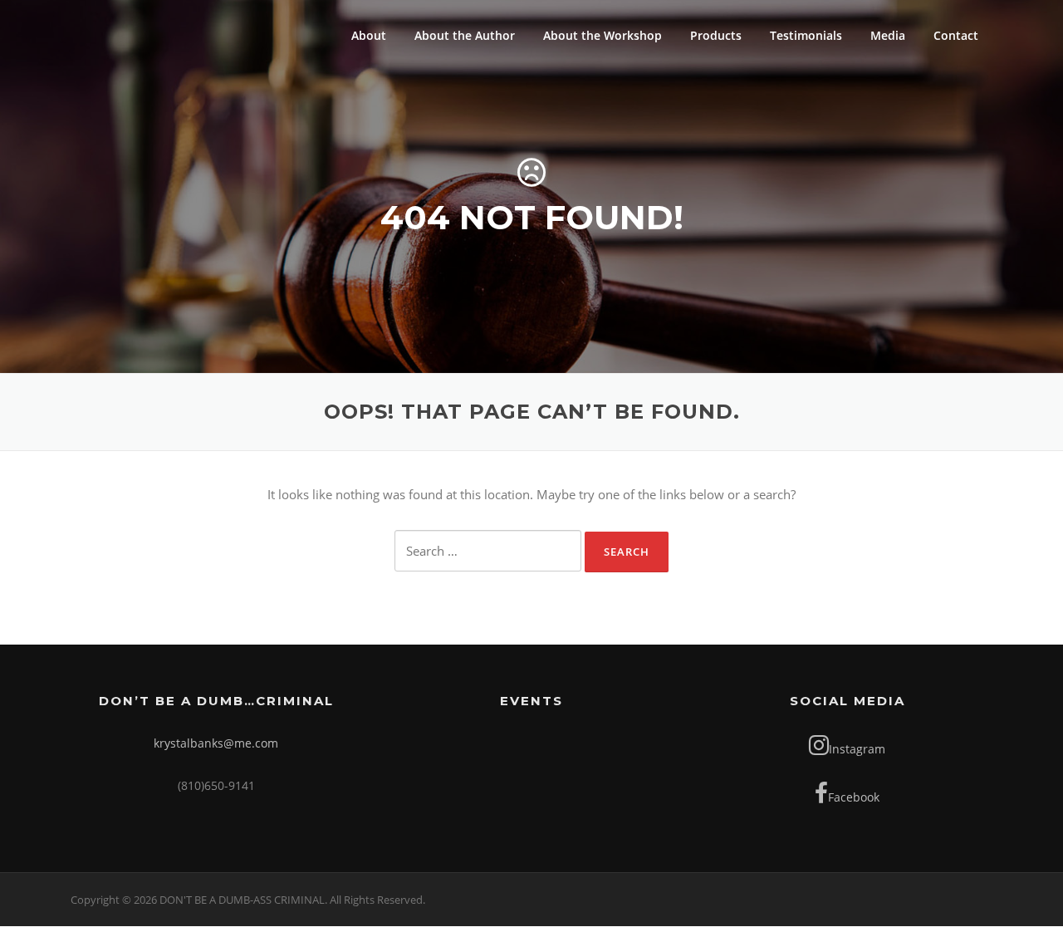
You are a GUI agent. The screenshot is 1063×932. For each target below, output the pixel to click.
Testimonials (806, 35)
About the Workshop (602, 35)
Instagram (857, 749)
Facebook (853, 797)
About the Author (464, 35)
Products (716, 35)
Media (887, 35)
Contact (955, 35)
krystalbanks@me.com (216, 743)
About (368, 35)
